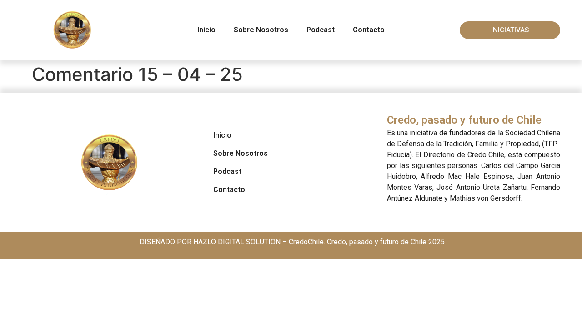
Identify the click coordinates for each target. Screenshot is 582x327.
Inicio (206, 29)
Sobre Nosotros (261, 29)
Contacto (369, 29)
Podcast (320, 29)
